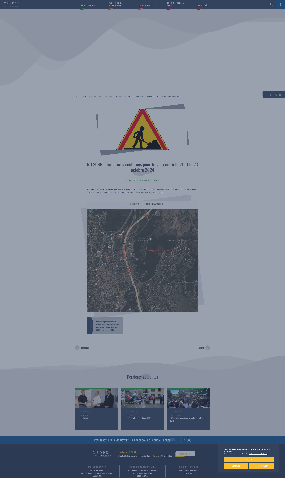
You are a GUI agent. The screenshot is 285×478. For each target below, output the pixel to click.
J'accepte (249, 460)
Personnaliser (261, 466)
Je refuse (236, 466)
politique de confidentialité (258, 454)
